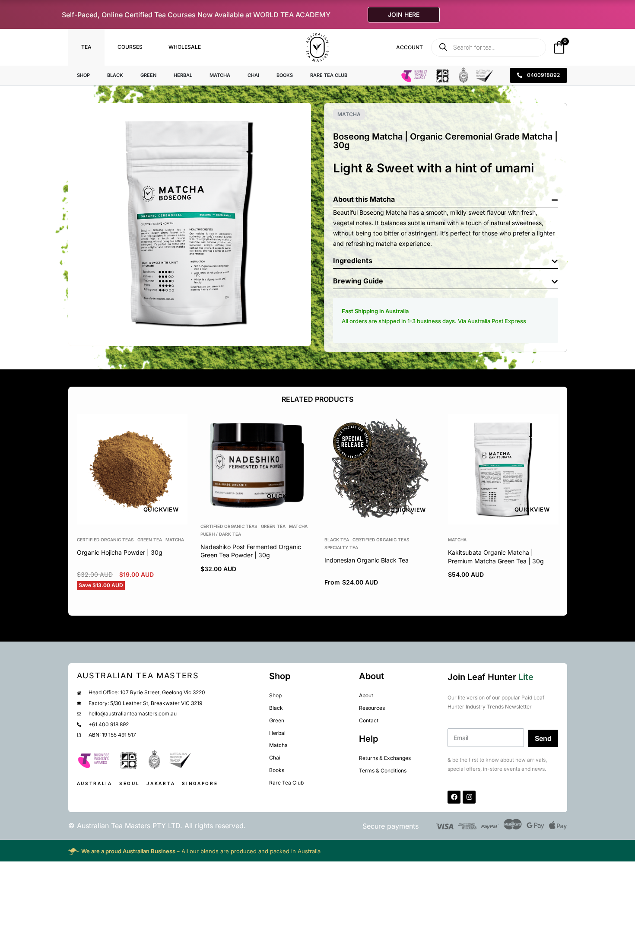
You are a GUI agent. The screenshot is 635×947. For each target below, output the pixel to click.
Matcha (349, 114)
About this (351, 199)
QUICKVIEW (160, 509)
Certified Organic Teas (105, 539)
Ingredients (352, 260)
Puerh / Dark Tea (220, 534)
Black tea (336, 539)
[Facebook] (454, 797)
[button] (445, 197)
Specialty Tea (341, 547)
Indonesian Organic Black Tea (366, 560)
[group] (132, 469)
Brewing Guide (358, 280)
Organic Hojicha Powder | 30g (119, 552)
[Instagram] (469, 797)
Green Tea (149, 539)
